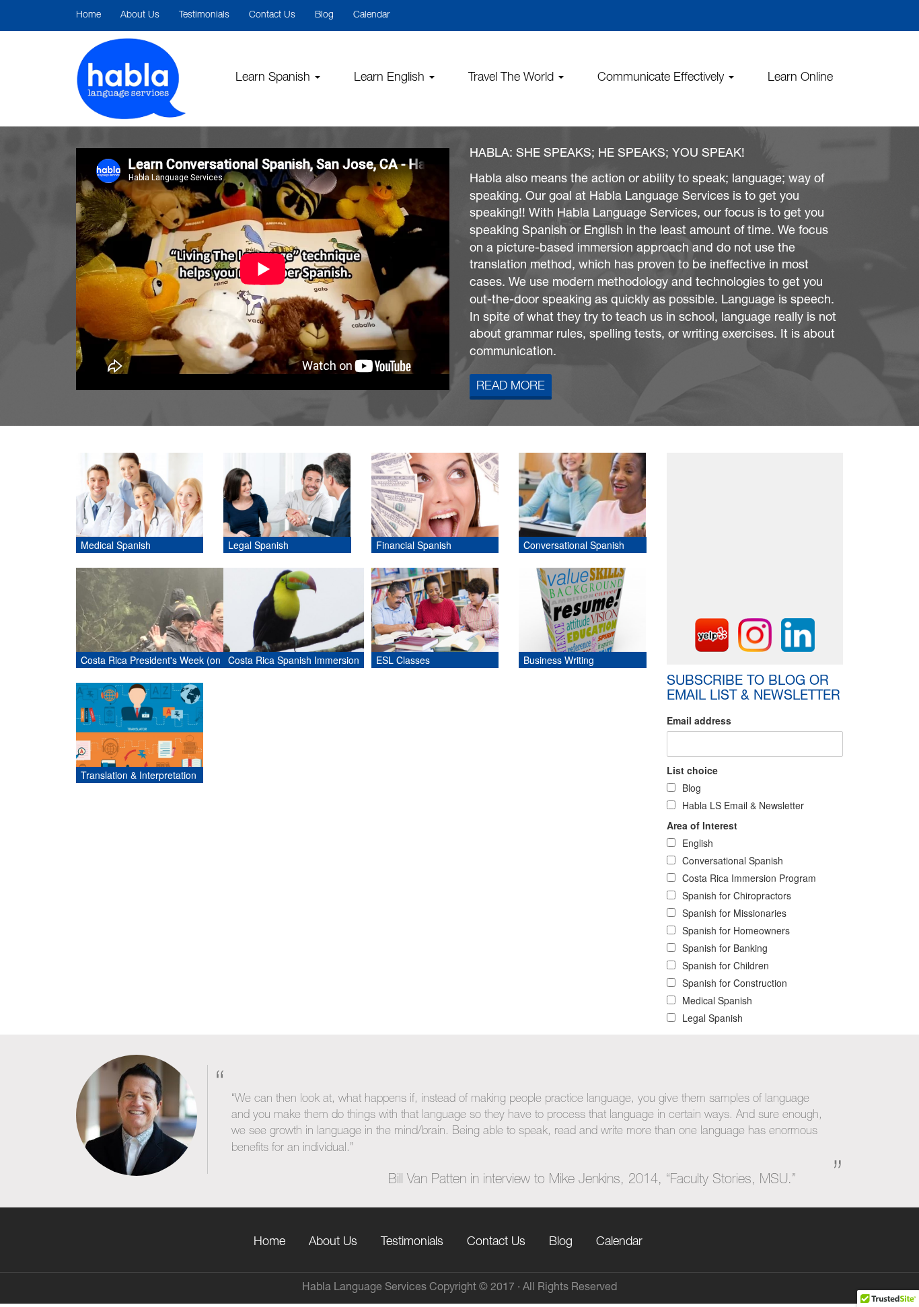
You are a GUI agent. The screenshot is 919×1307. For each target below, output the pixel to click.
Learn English (391, 78)
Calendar (371, 15)
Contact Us (272, 15)
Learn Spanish (274, 78)
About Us (139, 15)
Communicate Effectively (662, 78)
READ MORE (510, 387)
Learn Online (800, 78)
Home (88, 15)
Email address (699, 720)
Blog (324, 15)
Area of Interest (702, 825)
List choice (692, 770)
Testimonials (204, 15)
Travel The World (512, 78)
